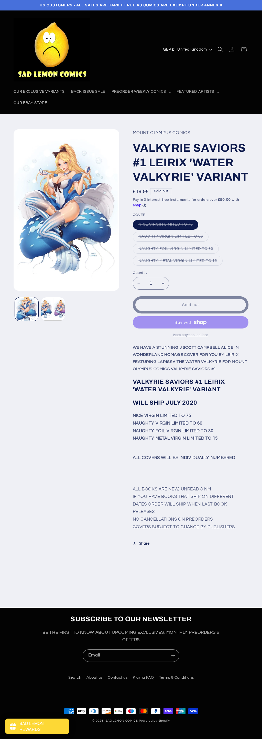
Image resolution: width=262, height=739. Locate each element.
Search (74, 677)
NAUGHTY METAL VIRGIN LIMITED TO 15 (180, 262)
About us (94, 677)
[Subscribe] (173, 655)
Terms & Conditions (176, 677)
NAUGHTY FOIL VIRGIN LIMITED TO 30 (178, 250)
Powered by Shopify (154, 720)
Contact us (117, 677)
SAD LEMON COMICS (121, 720)
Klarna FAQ (143, 677)
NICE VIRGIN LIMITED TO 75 (168, 225)
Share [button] (144, 543)
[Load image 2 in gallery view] (53, 309)
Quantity (140, 273)
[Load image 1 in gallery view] (26, 309)
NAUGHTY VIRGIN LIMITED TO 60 (173, 237)
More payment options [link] (190, 335)
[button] (140, 92)
